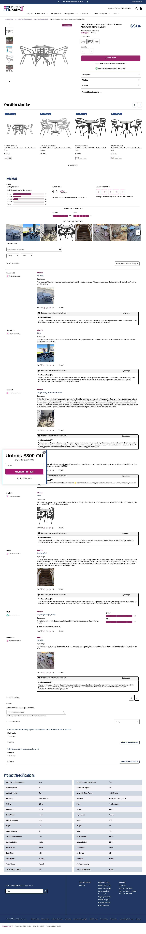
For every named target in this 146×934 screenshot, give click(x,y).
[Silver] (84, 41)
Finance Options (103, 894)
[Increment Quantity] (91, 51)
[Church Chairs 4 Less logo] (14, 8)
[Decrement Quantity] (83, 51)
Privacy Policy (45, 919)
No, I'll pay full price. (24, 478)
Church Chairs (40, 14)
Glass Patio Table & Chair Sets (41, 19)
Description (86, 75)
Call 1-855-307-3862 (125, 888)
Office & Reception (100, 14)
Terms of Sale (104, 919)
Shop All (29, 14)
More (115, 14)
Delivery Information (104, 885)
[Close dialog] (44, 452)
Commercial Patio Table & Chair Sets (23, 19)
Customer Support (137, 1)
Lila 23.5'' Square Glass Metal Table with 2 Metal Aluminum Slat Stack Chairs (91, 148)
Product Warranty (103, 905)
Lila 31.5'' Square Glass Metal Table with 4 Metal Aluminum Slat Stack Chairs (19, 148)
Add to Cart (110, 58)
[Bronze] (97, 41)
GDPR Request (94, 919)
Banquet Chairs (56, 14)
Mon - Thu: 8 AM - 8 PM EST (128, 891)
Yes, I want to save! (24, 471)
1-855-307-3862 (126, 8)
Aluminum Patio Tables (23, 926)
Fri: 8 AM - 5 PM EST (125, 894)
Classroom (84, 14)
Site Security (35, 919)
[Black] (90, 41)
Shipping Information (104, 897)
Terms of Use (113, 919)
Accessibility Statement (126, 919)
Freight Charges (103, 900)
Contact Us (122, 885)
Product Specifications (90, 92)
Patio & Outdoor (9, 19)
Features (85, 85)
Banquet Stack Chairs (53, 926)
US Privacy (68, 919)
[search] (136, 8)
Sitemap (138, 919)
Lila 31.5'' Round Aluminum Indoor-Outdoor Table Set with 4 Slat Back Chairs (55, 148)
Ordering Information (104, 888)
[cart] (140, 9)
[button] (9, 31)
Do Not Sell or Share (57, 919)
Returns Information (104, 902)
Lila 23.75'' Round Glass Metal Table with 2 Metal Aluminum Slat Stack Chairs (126, 148)
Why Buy (85, 80)
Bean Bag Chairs (38, 926)
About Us (82, 885)
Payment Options (103, 891)
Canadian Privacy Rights (80, 919)
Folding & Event (69, 14)
